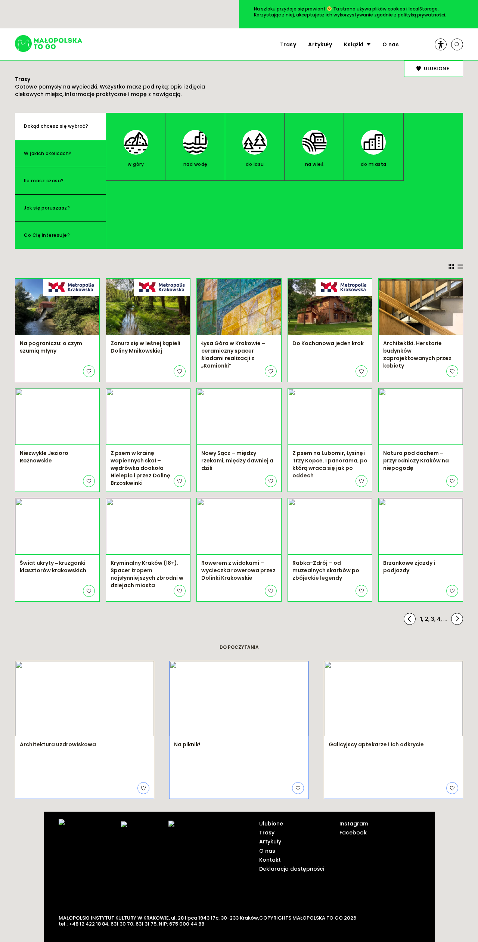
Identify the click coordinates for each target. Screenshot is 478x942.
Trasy (288, 44)
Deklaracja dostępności (291, 869)
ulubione (436, 68)
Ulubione (271, 823)
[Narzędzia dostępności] (441, 44)
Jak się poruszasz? (47, 208)
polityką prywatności (421, 15)
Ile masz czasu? (44, 180)
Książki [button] (354, 44)
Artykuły (320, 44)
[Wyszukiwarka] (457, 44)
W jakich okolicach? (48, 153)
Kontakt (270, 860)
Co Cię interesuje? (47, 235)
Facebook (353, 832)
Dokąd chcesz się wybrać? (56, 126)
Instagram (353, 823)
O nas (390, 44)
